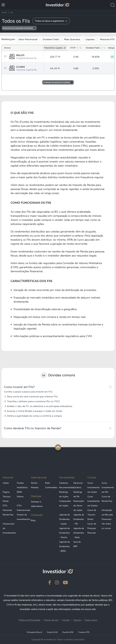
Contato (66, 620)
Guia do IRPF (77, 544)
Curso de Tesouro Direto (91, 515)
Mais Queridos (72, 39)
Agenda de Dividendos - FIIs (78, 519)
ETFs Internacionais (23, 508)
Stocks (34, 483)
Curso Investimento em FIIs (107, 487)
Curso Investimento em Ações (93, 487)
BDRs (19, 492)
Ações (6, 483)
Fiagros (6, 492)
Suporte (77, 620)
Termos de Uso (51, 620)
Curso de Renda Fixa (107, 499)
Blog (33, 520)
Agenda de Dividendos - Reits (78, 533)
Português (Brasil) (34, 632)
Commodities (51, 487)
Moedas (35, 487)
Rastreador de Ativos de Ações (78, 506)
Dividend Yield (51, 39)
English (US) (52, 632)
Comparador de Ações (65, 503)
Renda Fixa (8, 514)
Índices (20, 496)
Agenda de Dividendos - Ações (64, 519)
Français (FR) (83, 632)
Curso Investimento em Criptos (93, 501)
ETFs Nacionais (7, 508)
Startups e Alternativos (37, 504)
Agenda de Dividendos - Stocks (64, 533)
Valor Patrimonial (27, 39)
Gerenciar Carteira (78, 485)
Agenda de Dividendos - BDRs (64, 546)
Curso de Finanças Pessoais (91, 528)
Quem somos (91, 620)
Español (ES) (67, 632)
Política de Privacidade (29, 620)
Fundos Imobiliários (22, 485)
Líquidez (90, 39)
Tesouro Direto (7, 499)
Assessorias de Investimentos (8, 528)
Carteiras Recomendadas (65, 485)
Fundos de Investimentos (23, 517)
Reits (47, 483)
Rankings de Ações (63, 494)
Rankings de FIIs (77, 494)
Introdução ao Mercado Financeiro (107, 515)
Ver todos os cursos (106, 526)
